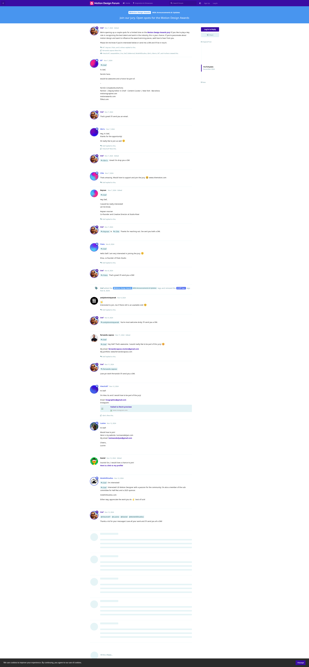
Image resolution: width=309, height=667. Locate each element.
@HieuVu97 (105, 517)
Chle (117, 231)
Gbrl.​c (105, 160)
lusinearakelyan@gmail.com (120, 438)
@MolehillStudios (136, 517)
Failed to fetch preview (121, 407)
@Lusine (115, 517)
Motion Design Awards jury (158, 32)
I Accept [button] (300, 663)
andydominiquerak (111, 322)
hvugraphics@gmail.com (116, 400)
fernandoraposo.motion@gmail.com (124, 349)
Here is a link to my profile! (111, 465)
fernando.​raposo (110, 369)
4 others (167, 53)
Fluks (105, 275)
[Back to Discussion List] (3, 3)
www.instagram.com (120, 410)
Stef (104, 65)
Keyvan (106, 231)
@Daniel (124, 517)
